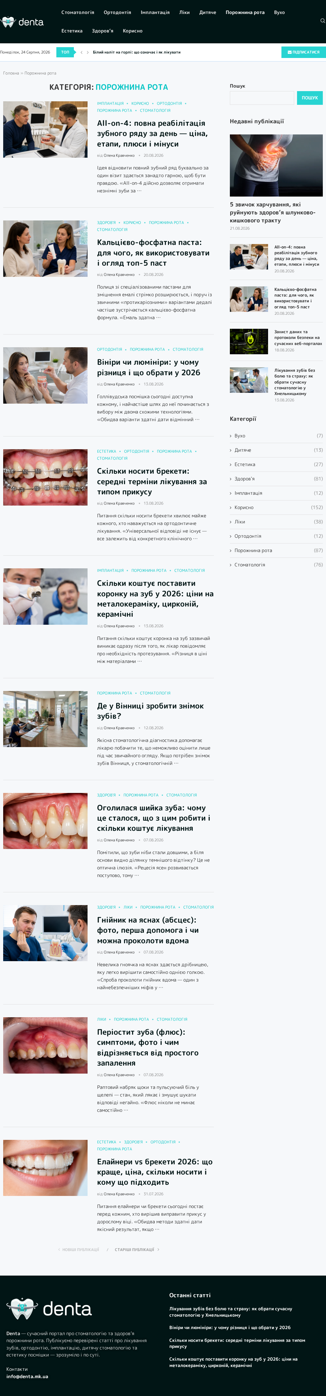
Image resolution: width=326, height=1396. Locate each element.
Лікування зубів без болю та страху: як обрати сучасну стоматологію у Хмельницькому (294, 381)
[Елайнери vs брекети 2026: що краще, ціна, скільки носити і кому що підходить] (45, 1168)
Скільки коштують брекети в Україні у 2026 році (139, 52)
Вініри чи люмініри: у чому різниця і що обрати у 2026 (148, 367)
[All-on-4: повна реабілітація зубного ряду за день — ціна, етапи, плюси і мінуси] (45, 129)
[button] (81, 52)
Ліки (184, 12)
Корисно (133, 30)
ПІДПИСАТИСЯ (306, 52)
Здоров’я (102, 30)
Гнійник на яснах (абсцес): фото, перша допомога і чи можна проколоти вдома (148, 930)
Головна (11, 73)
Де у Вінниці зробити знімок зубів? (150, 710)
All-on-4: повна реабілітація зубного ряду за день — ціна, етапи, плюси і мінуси (152, 133)
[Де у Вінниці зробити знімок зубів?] (45, 719)
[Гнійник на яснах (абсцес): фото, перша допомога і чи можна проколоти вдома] (45, 933)
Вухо (279, 12)
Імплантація (155, 12)
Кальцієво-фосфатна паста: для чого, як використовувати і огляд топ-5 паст (153, 252)
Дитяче (207, 12)
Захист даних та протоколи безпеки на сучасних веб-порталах (298, 337)
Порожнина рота (245, 12)
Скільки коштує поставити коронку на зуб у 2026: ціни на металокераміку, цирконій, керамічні (155, 598)
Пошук (237, 86)
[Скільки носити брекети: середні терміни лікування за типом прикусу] (45, 477)
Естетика (71, 30)
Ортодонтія (117, 12)
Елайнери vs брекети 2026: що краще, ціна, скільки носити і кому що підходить (155, 1172)
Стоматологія (77, 12)
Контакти (17, 1369)
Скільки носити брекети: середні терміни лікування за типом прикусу (152, 481)
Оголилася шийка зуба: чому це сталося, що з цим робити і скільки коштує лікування (153, 818)
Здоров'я (279, 478)
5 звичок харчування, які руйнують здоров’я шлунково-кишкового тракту (273, 212)
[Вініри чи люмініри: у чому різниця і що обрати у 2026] (45, 375)
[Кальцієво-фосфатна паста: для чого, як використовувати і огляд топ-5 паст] (45, 248)
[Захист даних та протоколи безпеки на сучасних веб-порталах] (249, 341)
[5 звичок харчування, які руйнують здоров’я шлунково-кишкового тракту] (276, 165)
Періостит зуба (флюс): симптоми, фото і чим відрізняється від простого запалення (148, 1047)
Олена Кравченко (119, 155)
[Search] (323, 21)
